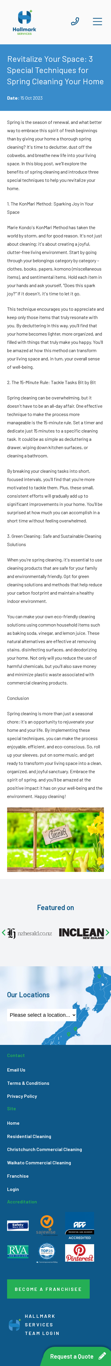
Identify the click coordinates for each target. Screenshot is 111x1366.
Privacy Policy (22, 1096)
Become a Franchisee (48, 1289)
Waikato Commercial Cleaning (39, 1162)
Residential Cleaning (29, 1136)
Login (13, 1189)
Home (13, 1123)
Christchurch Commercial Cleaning (44, 1149)
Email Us (16, 1069)
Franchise (18, 1176)
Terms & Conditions (28, 1083)
